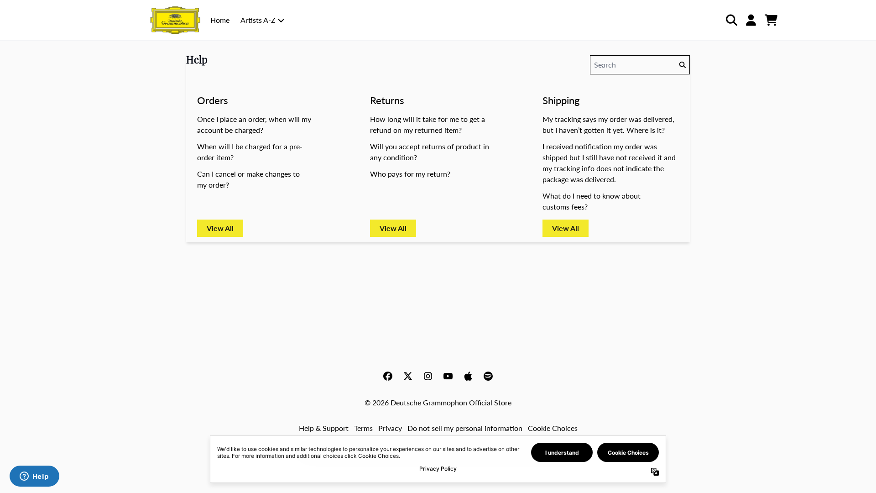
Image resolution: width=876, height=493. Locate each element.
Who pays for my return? (410, 173)
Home (219, 20)
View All (220, 228)
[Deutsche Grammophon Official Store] (175, 20)
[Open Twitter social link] (408, 376)
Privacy (390, 428)
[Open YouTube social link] (448, 376)
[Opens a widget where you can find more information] (34, 477)
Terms (363, 428)
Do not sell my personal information (464, 428)
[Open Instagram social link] (428, 376)
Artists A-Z (258, 20)
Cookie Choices (553, 428)
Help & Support (324, 428)
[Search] (682, 65)
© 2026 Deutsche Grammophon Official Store (438, 402)
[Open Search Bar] (731, 20)
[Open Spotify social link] (488, 376)
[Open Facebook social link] (388, 376)
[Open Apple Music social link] (468, 376)
